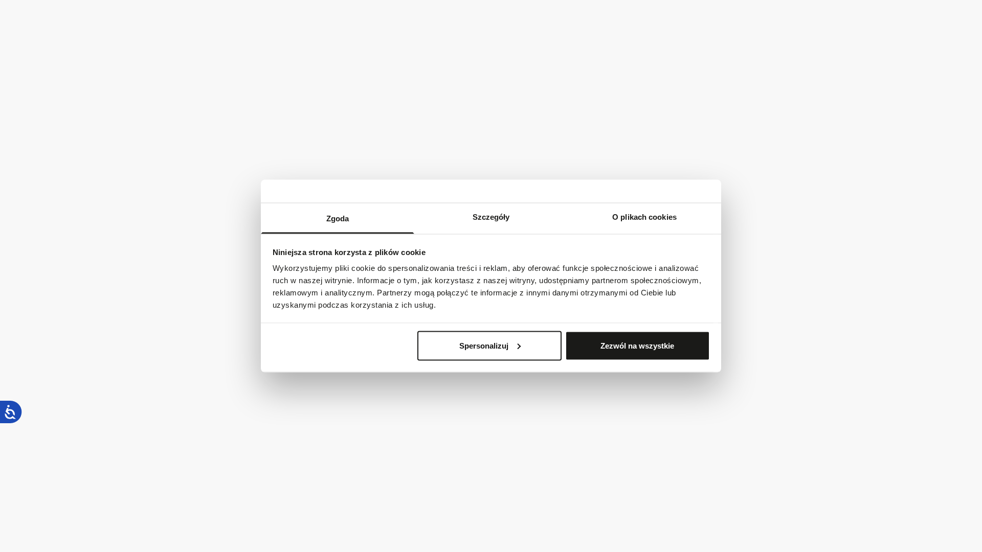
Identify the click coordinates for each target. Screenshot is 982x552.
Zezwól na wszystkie (637, 345)
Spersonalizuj (483, 345)
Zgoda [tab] (337, 218)
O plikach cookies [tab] (644, 217)
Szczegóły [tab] (491, 217)
